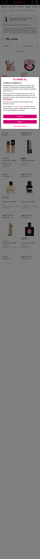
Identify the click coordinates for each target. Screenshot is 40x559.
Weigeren (20, 121)
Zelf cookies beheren (20, 126)
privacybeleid (7, 99)
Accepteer (20, 116)
